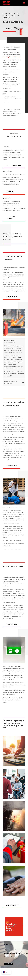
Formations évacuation (10, 217)
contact (9, 28)
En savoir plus (11, 297)
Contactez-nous (12, 905)
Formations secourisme (10, 191)
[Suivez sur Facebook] (5, 964)
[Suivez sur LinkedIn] (11, 964)
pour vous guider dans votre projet (11, 57)
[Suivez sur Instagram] (8, 964)
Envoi (21, 924)
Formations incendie (14, 165)
